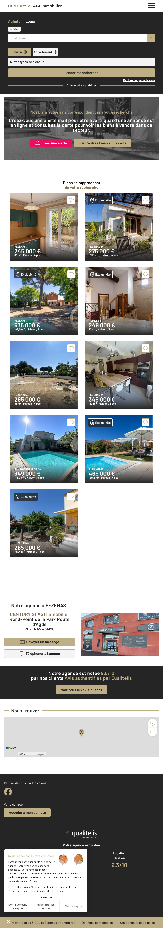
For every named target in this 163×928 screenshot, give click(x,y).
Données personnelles (98, 922)
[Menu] (151, 5)
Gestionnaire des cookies (138, 922)
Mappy (40, 754)
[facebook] (8, 792)
